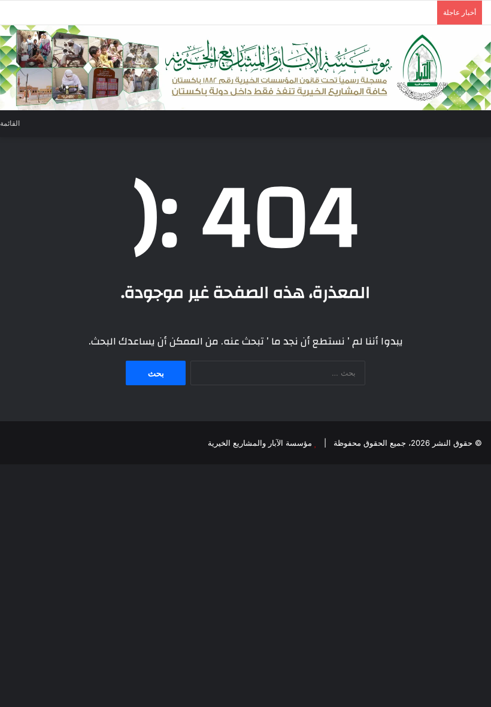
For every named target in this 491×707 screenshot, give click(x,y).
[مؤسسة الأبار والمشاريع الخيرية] (245, 67)
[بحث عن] (485, 122)
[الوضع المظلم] (50, 123)
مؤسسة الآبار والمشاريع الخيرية (260, 443)
